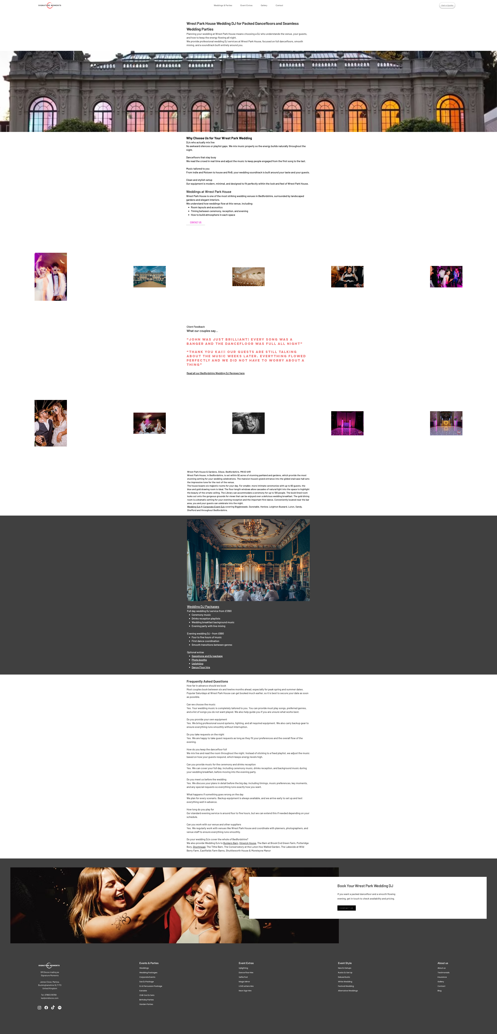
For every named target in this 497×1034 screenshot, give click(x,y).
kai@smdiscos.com (49, 998)
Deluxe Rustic (344, 977)
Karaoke (143, 990)
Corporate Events (147, 977)
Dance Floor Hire (246, 972)
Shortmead (199, 846)
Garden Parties (146, 1004)
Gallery (441, 981)
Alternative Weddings (347, 990)
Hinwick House (247, 843)
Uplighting (243, 968)
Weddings (144, 968)
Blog (439, 990)
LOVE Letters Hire (246, 986)
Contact (441, 986)
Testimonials (444, 972)
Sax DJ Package (146, 981)
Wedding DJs (194, 506)
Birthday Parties (146, 999)
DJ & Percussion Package (149, 986)
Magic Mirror (244, 981)
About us (442, 968)
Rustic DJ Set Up (345, 972)
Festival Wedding (346, 986)
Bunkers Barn (230, 843)
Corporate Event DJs (214, 506)
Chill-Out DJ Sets (146, 995)
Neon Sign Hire (245, 990)
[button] (223, 5)
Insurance (442, 977)
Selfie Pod (243, 977)
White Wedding (345, 981)
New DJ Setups (344, 968)
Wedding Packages (148, 972)
